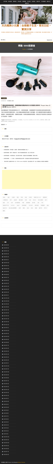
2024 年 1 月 (6, 327)
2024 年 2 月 (6, 324)
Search (49, 40)
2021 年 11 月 (6, 404)
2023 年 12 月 (6, 330)
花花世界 (31, 205)
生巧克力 (13, 205)
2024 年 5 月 (6, 315)
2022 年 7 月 (6, 380)
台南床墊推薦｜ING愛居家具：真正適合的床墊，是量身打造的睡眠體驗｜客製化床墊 (20, 155)
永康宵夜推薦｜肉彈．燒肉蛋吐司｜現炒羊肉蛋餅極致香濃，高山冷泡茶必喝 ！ (19, 152)
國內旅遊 (10, 1)
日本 (8, 202)
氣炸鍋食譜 (17, 202)
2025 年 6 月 (6, 280)
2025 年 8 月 (6, 274)
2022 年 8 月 (6, 377)
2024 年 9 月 (6, 304)
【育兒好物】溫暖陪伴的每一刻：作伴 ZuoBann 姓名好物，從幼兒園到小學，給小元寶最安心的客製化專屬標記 (26, 161)
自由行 (18, 205)
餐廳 (36, 208)
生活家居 (29, 1)
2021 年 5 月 (6, 422)
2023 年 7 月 (6, 345)
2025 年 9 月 (6, 271)
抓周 (26, 200)
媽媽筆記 (15, 1)
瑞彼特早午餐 (6, 205)
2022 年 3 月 (6, 392)
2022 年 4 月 (6, 389)
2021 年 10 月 (6, 407)
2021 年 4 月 (6, 425)
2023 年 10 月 (6, 336)
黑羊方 (45, 208)
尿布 (11, 200)
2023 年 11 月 (6, 333)
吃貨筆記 (33, 1)
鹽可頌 (40, 208)
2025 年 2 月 (6, 292)
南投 (9, 197)
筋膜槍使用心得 (11, 121)
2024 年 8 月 (6, 307)
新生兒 (34, 200)
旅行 (46, 200)
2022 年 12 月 (6, 366)
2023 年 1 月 (6, 363)
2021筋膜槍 (20, 119)
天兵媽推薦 (43, 1)
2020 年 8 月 (6, 448)
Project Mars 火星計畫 (27, 119)
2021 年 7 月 (6, 416)
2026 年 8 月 (6, 245)
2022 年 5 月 (6, 386)
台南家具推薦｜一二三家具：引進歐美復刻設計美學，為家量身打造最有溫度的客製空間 (21, 158)
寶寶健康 (24, 1)
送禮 (20, 208)
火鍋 (38, 202)
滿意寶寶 (28, 202)
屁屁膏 (15, 200)
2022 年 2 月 (6, 395)
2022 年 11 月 (6, 369)
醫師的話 (27, 3)
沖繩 (23, 202)
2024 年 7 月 (6, 310)
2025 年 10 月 (6, 268)
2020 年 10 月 (6, 442)
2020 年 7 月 (6, 451)
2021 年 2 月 (6, 431)
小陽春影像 (5, 200)
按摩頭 (46, 119)
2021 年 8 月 (6, 413)
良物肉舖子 (24, 205)
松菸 (12, 202)
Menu (3, 39)
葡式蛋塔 (37, 205)
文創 (30, 200)
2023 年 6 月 (6, 348)
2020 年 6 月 (6, 454)
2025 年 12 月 (6, 262)
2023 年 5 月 (6, 351)
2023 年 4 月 (6, 354)
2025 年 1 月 (6, 295)
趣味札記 (48, 1)
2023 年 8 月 (6, 342)
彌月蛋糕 (21, 200)
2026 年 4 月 (6, 251)
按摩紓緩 (42, 119)
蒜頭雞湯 (43, 205)
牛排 (42, 202)
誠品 (48, 205)
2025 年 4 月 (6, 286)
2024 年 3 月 (6, 321)
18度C (4, 197)
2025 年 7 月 (6, 277)
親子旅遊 (5, 1)
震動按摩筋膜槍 (8, 119)
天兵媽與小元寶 (10, 100)
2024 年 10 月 (6, 301)
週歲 (24, 208)
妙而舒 (30, 197)
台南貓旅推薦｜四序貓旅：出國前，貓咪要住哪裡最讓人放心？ (16, 149)
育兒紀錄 (19, 1)
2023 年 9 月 (6, 339)
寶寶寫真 (45, 197)
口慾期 (13, 197)
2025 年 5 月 (6, 283)
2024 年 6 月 (6, 312)
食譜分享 (38, 1)
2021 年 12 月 (6, 401)
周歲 (18, 197)
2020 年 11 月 (6, 439)
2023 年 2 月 (6, 360)
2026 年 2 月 (6, 256)
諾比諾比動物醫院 (13, 208)
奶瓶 (26, 197)
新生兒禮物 (40, 200)
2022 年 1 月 (6, 398)
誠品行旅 (5, 208)
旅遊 (4, 202)
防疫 (32, 208)
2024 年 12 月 (6, 298)
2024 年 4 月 (6, 318)
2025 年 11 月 (6, 265)
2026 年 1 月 (6, 259)
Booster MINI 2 (36, 119)
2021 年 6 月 (6, 419)
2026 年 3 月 (6, 253)
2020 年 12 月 (6, 436)
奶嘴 (22, 197)
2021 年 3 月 (6, 428)
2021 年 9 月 (6, 410)
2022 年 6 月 (6, 383)
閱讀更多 (3, 124)
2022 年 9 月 (6, 374)
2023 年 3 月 (6, 357)
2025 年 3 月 (6, 289)
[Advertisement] (26, 179)
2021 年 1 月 (6, 433)
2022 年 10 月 (6, 372)
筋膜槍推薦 (14, 119)
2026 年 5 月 (6, 248)
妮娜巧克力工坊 (37, 197)
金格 (28, 208)
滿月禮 (33, 202)
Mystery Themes (21, 462)
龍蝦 (4, 210)
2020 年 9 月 (6, 445)
